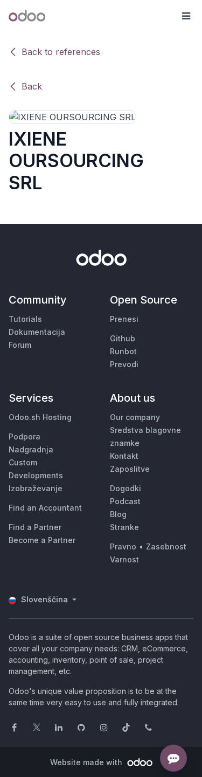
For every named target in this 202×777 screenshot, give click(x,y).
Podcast (125, 501)
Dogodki (125, 488)
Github (122, 338)
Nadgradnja (31, 449)
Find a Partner (35, 527)
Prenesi (124, 319)
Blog (118, 514)
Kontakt (124, 455)
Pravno (123, 546)
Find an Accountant (45, 507)
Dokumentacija (37, 331)
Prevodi (124, 364)
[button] (186, 16)
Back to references (61, 51)
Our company (135, 417)
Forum (20, 344)
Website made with (87, 762)
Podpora (24, 436)
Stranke (124, 527)
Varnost (124, 559)
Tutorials (25, 319)
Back (32, 86)
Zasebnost (166, 546)
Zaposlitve (130, 468)
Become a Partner (42, 540)
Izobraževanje (35, 488)
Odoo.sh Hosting (40, 417)
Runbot (123, 351)
